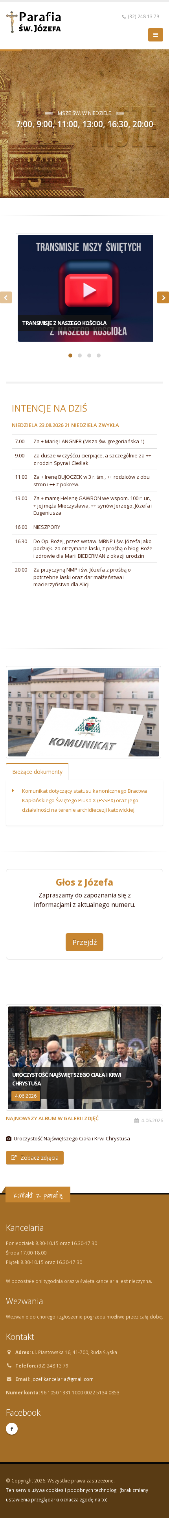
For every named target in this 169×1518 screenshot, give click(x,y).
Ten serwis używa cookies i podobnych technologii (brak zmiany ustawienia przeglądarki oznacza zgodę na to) (77, 1495)
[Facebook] (12, 1429)
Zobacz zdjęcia (39, 1157)
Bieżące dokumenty (37, 771)
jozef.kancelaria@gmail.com (62, 1379)
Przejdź (84, 942)
